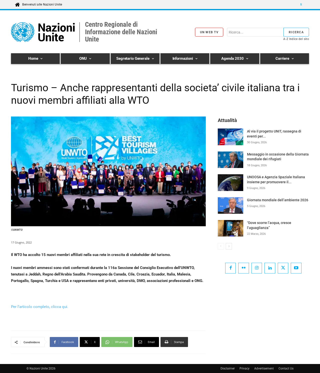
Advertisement (264, 368)
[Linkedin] (269, 268)
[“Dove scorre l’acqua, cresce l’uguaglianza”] (230, 228)
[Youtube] (296, 268)
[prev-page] (221, 246)
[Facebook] (230, 268)
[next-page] (229, 246)
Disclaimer (227, 368)
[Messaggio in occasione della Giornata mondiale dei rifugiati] (230, 160)
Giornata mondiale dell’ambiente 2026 (277, 200)
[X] (283, 268)
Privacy (245, 368)
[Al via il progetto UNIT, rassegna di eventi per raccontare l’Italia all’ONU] (230, 136)
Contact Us (286, 368)
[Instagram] (257, 268)
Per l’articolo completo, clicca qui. (39, 306)
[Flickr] (243, 268)
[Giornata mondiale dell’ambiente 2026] (230, 205)
